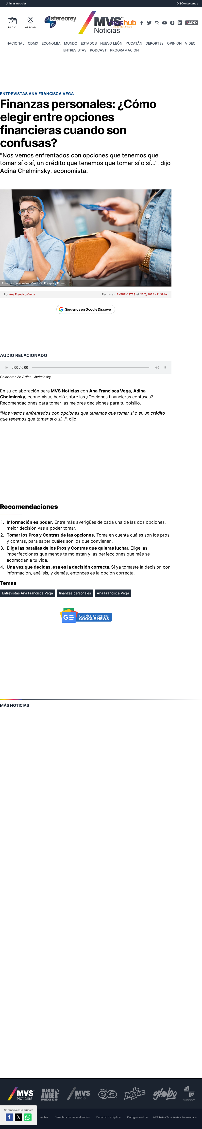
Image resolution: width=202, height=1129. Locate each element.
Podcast (98, 50)
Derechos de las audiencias (72, 1117)
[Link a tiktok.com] (172, 23)
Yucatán (134, 43)
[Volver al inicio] (20, 1093)
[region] (85, 460)
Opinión (174, 43)
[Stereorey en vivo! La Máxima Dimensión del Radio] (60, 23)
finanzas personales (75, 593)
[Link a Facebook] (141, 23)
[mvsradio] (79, 1093)
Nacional (15, 43)
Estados (89, 43)
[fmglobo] (165, 1093)
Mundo (70, 43)
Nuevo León (111, 43)
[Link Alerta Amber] (50, 1094)
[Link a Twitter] (149, 23)
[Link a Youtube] (164, 23)
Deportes (155, 43)
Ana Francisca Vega (113, 593)
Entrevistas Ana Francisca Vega (27, 593)
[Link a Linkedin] (180, 22)
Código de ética (137, 1117)
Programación (124, 50)
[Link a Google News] (86, 615)
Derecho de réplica (108, 1117)
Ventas (44, 1117)
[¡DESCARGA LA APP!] (191, 22)
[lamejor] (135, 1093)
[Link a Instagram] (157, 23)
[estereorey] (189, 1093)
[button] (9, 1117)
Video (190, 43)
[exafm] (107, 1093)
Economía (51, 43)
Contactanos (189, 3)
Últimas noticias (16, 3)
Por (19, 294)
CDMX (33, 43)
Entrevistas (74, 50)
